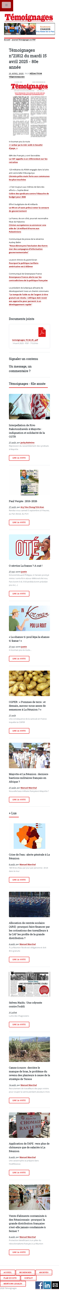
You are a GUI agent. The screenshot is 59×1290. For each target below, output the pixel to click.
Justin (24, 571)
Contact (28, 1278)
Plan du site (10, 1278)
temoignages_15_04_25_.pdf (25, 340)
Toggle (6, 5)
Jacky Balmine (27, 442)
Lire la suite (19, 458)
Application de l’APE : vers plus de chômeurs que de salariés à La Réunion (29, 1147)
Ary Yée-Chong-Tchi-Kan (32, 507)
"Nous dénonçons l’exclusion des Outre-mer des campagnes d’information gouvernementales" (28, 249)
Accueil (7, 40)
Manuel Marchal (29, 787)
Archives (44, 1272)
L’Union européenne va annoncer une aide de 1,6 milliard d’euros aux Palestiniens (27, 228)
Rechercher (25, 1272)
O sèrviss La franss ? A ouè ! (25, 565)
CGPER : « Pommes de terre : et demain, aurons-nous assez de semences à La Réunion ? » (27, 705)
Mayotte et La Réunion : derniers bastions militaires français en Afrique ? (28, 777)
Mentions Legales (13, 1284)
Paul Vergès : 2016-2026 (23, 501)
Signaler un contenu (23, 359)
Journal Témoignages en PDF (24, 40)
